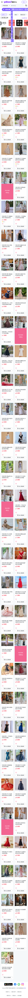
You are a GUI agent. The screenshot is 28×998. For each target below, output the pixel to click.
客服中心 (8, 991)
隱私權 (14, 995)
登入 (24, 2)
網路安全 (9, 995)
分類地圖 (19, 995)
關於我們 (14, 991)
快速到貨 (11, 19)
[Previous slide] (2, 33)
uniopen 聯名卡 (18, 9)
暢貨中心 (11, 16)
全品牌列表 (24, 18)
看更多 (11, 40)
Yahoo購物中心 (10, 2)
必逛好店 (11, 28)
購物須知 (19, 991)
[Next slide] (26, 33)
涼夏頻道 (11, 25)
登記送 (11, 13)
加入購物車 (8, 53)
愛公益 (11, 37)
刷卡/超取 (12, 31)
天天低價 (11, 22)
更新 (25, 988)
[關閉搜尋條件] (9, 5)
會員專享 (11, 34)
